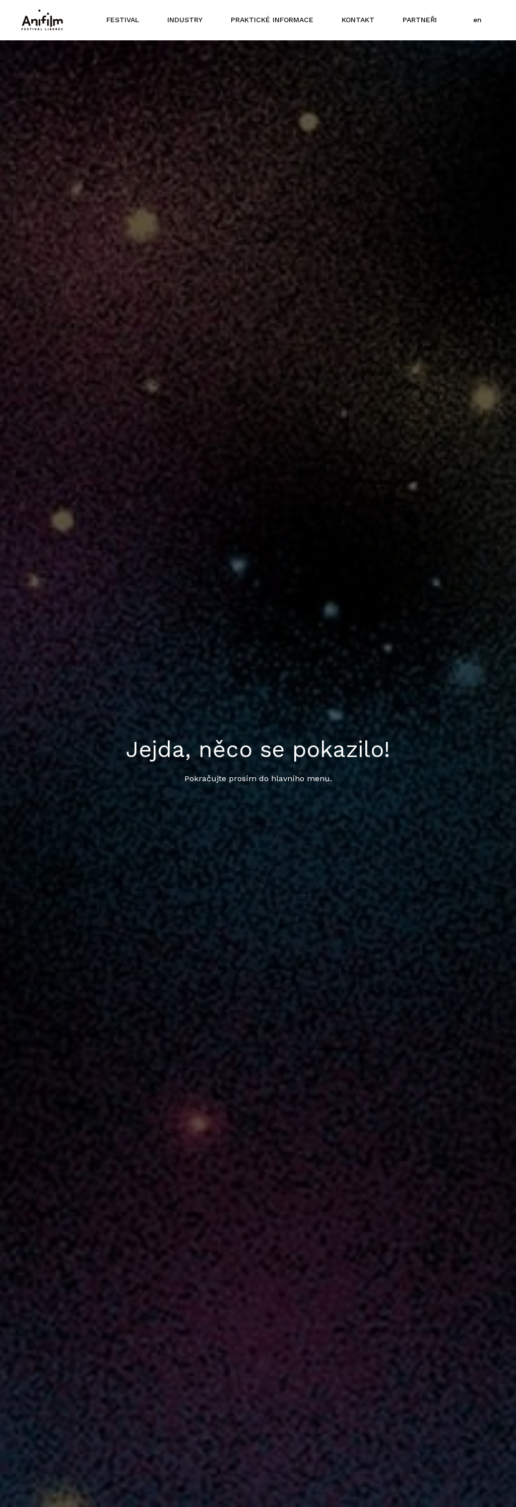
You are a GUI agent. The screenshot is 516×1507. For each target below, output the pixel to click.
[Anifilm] (42, 20)
